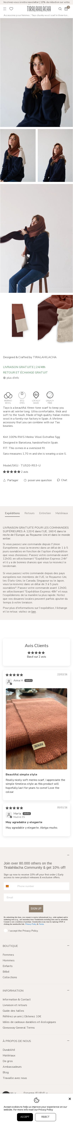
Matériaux (9, 1055)
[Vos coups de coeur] (11, 9)
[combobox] (10, 886)
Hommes (9, 960)
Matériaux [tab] (61, 513)
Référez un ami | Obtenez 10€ (22, 1016)
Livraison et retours (15, 1005)
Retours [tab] (29, 513)
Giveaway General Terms (19, 1028)
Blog (6, 1072)
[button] (66, 9)
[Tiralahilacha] (38, 9)
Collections (10, 977)
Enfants (8, 966)
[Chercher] (58, 9)
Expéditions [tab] (12, 513)
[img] (14, 675)
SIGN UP (36, 908)
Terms (41, 924)
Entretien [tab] (45, 513)
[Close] (70, 1099)
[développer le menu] (5, 9)
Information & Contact (17, 999)
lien (33, 612)
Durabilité (9, 1050)
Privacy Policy (30, 924)
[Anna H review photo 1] (36, 729)
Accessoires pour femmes (16, 15)
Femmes (8, 955)
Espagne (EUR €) (34, 1093)
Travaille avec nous (15, 1078)
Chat (63, 480)
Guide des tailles (13, 1011)
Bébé (6, 972)
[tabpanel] (36, 569)
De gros (8, 1061)
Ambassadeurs (12, 1067)
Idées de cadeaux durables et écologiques (29, 1022)
